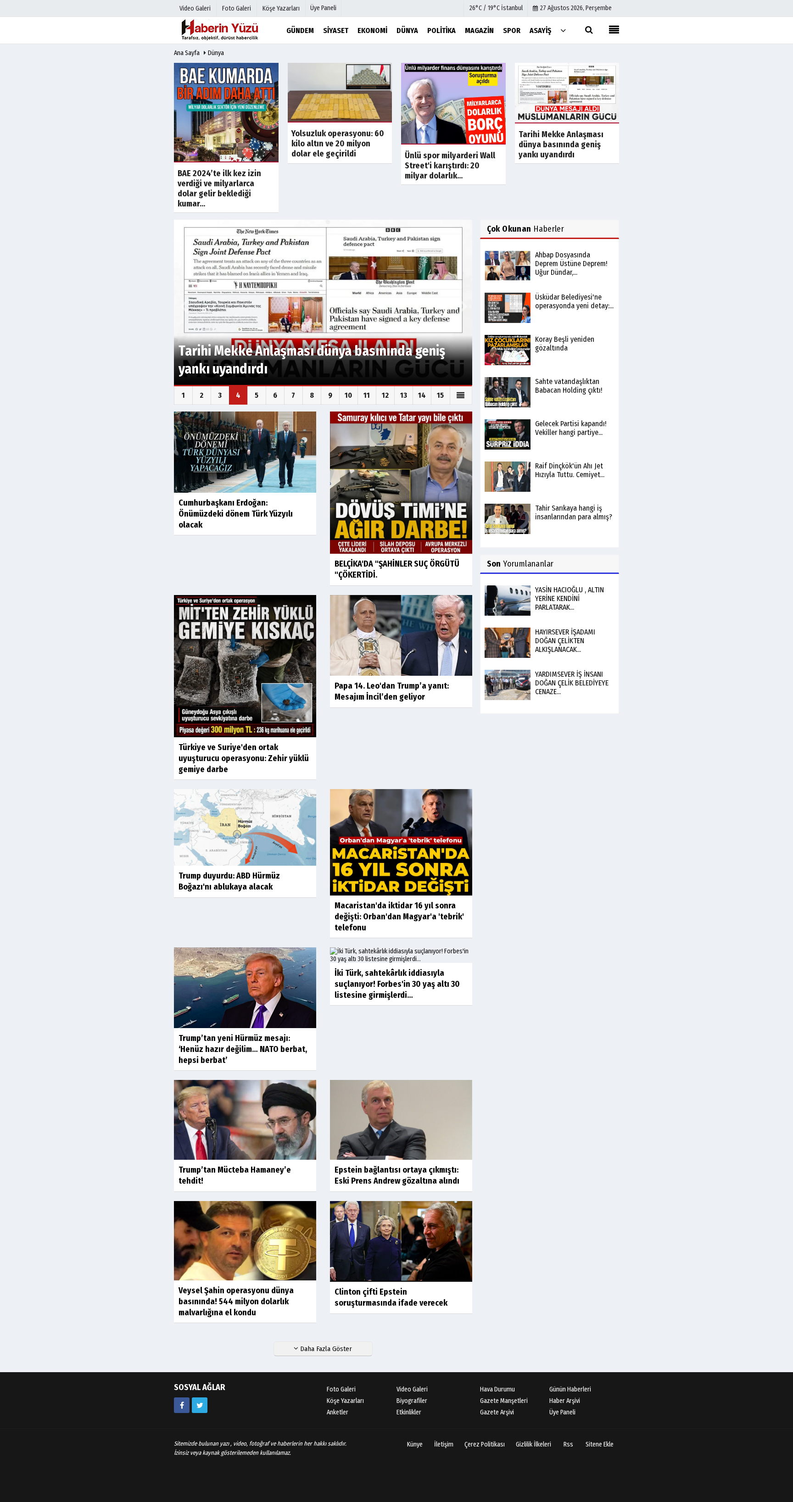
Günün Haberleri (570, 1389)
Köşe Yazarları (345, 1401)
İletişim (443, 1444)
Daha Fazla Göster (325, 1349)
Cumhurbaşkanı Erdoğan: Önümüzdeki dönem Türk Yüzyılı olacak (236, 514)
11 (366, 395)
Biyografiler (411, 1401)
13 (403, 395)
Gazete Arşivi (497, 1412)
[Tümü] (563, 30)
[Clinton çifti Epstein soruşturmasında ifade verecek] (401, 1241)
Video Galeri (412, 1389)
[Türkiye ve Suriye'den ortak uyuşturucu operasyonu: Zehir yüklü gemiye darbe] (245, 665)
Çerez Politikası (484, 1444)
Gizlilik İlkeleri (533, 1444)
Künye (415, 1444)
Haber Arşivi (564, 1401)
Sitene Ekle (600, 1444)
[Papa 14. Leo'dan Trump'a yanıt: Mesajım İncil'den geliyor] (401, 635)
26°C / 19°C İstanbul (496, 8)
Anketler (337, 1412)
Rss (568, 1444)
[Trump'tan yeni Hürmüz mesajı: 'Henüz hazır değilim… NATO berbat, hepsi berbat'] (245, 987)
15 (440, 395)
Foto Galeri (341, 1389)
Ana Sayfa (187, 53)
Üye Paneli (323, 8)
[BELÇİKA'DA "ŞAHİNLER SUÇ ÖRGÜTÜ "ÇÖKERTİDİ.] (401, 482)
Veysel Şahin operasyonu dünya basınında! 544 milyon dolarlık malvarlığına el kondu (236, 1301)
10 (348, 395)
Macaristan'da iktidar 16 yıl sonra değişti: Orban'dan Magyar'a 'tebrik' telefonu (399, 917)
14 (422, 395)
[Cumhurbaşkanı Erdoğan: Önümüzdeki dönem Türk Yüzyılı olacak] (245, 452)
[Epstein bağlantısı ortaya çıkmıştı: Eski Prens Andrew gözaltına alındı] (401, 1120)
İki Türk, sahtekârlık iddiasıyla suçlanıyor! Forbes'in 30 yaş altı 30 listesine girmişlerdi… (397, 984)
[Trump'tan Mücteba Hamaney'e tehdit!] (245, 1120)
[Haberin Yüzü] (220, 30)
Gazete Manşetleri (504, 1401)
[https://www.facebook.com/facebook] (182, 1405)
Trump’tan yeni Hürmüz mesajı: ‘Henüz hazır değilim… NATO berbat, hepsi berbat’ (243, 1049)
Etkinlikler (408, 1412)
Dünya (216, 53)
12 (385, 395)
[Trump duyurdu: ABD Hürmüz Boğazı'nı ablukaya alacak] (245, 827)
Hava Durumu (497, 1389)
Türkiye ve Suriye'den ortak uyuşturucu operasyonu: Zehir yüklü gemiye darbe (244, 758)
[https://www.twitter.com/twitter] (199, 1405)
